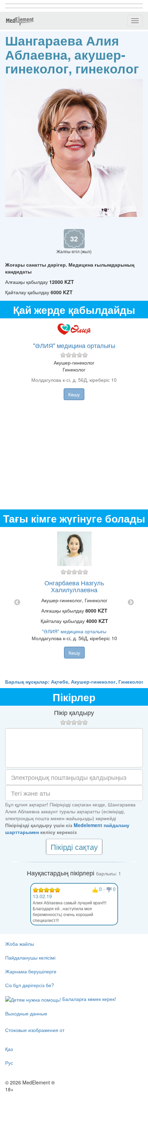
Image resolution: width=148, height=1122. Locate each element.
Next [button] (130, 602)
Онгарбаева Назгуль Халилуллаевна (74, 586)
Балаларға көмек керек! (88, 998)
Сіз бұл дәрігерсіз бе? (29, 985)
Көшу (74, 394)
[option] (74, 602)
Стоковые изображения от (34, 1029)
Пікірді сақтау (74, 846)
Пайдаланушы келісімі (30, 957)
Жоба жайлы (19, 943)
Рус (9, 1062)
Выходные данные (26, 1013)
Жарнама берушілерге (30, 971)
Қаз (9, 1048)
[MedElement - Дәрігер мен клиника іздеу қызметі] (19, 20)
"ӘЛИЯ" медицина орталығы (74, 345)
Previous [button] (17, 602)
